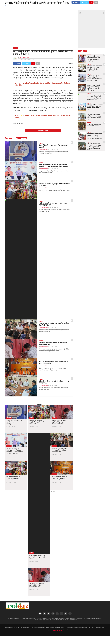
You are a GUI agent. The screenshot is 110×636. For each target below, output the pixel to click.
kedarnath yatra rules (76, 618)
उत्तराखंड (39, 404)
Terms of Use (73, 619)
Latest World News (41, 618)
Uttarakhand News (13, 618)
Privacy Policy (64, 619)
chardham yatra (53, 618)
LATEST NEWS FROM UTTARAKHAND (93, 618)
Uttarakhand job (40, 619)
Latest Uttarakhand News (27, 618)
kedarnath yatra (64, 618)
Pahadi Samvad (57, 630)
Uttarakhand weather (52, 619)
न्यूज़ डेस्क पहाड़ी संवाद (24, 57)
